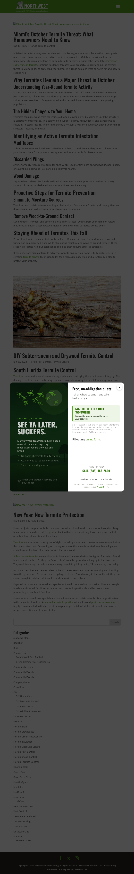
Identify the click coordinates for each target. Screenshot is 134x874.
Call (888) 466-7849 (96, 471)
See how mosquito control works (96, 479)
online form (93, 439)
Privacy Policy (102, 487)
